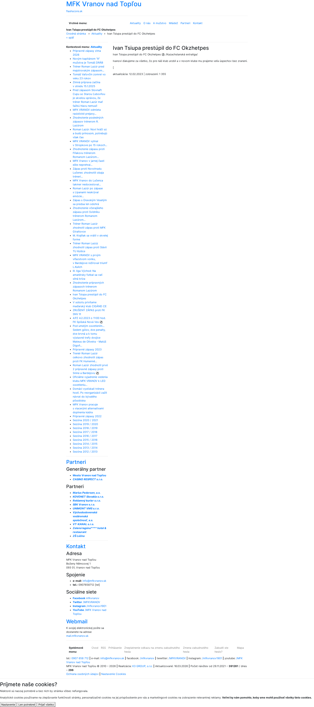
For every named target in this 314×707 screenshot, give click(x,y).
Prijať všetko (46, 704)
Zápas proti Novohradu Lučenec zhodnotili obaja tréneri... (88, 172)
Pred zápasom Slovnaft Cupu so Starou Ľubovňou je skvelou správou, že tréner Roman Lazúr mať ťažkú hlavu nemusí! (89, 97)
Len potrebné (26, 704)
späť (70, 37)
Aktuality (96, 33)
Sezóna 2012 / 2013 (85, 451)
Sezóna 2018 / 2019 (85, 428)
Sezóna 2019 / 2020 (85, 424)
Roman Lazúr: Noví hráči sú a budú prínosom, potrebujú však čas (90, 133)
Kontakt (76, 546)
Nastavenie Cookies (113, 674)
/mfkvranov (147, 658)
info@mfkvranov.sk (94, 580)
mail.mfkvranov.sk (77, 635)
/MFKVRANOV (86, 602)
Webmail (76, 621)
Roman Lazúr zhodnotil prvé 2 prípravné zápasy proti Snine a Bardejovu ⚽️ (90, 369)
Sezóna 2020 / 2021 (85, 420)
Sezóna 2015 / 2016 (85, 439)
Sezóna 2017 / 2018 (85, 432)
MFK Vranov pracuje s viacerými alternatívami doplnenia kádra (88, 408)
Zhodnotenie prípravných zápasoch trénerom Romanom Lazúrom (88, 286)
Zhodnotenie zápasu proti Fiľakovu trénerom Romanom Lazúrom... (89, 152)
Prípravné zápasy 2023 (87, 349)
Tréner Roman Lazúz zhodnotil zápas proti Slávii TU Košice (90, 247)
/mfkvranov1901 (89, 606)
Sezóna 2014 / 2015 (85, 443)
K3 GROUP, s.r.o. (142, 666)
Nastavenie (8, 704)
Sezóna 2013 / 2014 (85, 447)
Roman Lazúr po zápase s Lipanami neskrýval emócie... (88, 192)
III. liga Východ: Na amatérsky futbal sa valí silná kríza (87, 274)
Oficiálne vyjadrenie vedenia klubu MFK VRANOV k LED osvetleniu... (90, 380)
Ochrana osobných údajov (82, 674)
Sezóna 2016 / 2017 (85, 435)
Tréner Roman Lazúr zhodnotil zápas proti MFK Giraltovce (89, 227)
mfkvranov (86, 598)
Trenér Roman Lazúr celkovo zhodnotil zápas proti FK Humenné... (88, 357)
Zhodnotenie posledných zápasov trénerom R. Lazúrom (88, 121)
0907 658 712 (80, 658)
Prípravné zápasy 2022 (87, 416)
